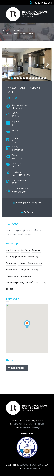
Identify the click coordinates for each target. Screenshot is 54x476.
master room (12, 250)
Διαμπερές (11, 262)
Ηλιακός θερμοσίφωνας (30, 262)
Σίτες (43, 282)
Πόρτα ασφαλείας (15, 282)
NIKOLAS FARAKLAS (31, 468)
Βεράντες (33, 256)
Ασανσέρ (36, 250)
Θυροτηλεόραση (29, 269)
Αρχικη (5, 30)
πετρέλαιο (25, 275)
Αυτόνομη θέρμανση (16, 256)
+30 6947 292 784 (42, 2)
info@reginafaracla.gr (30, 427)
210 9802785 (38, 424)
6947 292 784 (20, 424)
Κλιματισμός (12, 275)
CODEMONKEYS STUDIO (31, 464)
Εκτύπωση (28, 212)
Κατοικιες (17, 30)
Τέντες (9, 288)
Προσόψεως (32, 282)
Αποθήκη (25, 250)
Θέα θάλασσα (12, 269)
